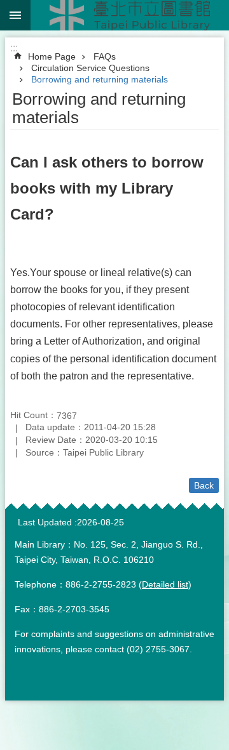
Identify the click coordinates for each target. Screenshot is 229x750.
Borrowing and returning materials (99, 79)
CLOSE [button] (15, 15)
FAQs (105, 56)
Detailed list (165, 584)
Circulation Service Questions (90, 68)
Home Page (52, 56)
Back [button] (204, 485)
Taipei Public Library (130, 15)
